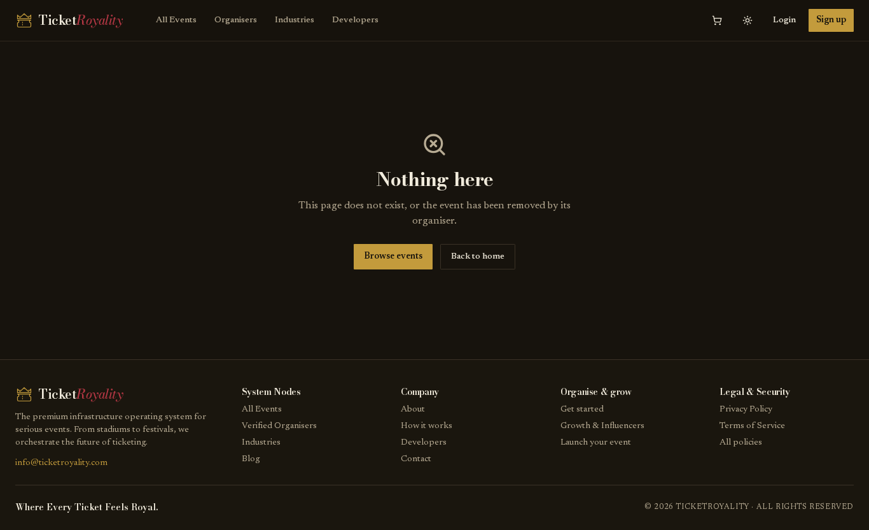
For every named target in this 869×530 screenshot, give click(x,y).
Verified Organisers (279, 426)
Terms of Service (752, 426)
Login (784, 20)
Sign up (831, 20)
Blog (251, 459)
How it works (426, 426)
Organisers (235, 20)
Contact (416, 459)
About (413, 409)
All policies (741, 442)
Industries (294, 20)
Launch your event (595, 442)
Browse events (393, 256)
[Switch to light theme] (747, 20)
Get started (582, 409)
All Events (176, 20)
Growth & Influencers (602, 426)
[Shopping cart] (717, 20)
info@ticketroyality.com (61, 463)
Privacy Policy (746, 409)
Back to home (477, 256)
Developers (355, 20)
